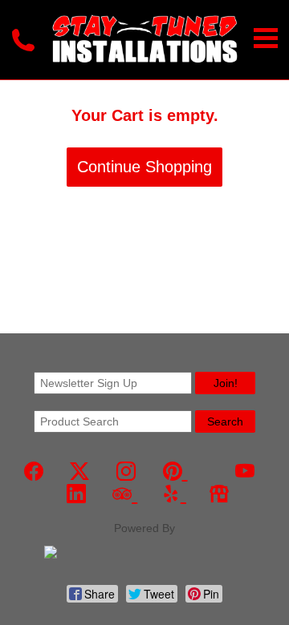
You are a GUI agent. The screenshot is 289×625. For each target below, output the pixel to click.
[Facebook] (33, 471)
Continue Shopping (144, 166)
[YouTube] (244, 471)
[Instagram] (126, 471)
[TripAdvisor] (124, 494)
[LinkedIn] (76, 494)
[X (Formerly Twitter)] (79, 471)
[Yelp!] (173, 494)
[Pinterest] (175, 471)
